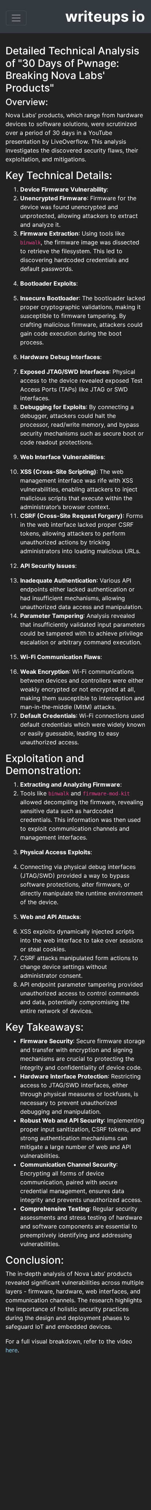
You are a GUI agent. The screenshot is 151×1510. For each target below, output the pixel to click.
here (11, 1350)
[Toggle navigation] (16, 18)
